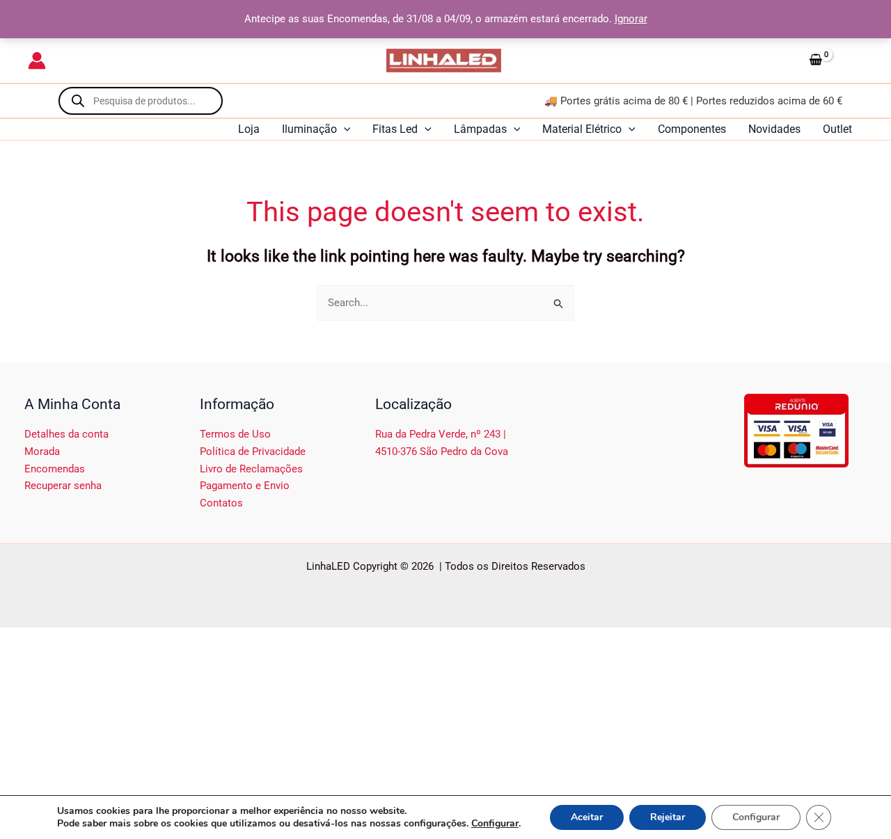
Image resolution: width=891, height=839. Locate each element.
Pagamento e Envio (245, 485)
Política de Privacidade (253, 451)
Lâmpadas (480, 129)
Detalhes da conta (66, 434)
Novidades (774, 129)
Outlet (837, 129)
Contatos (221, 503)
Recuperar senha (63, 485)
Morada (42, 451)
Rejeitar (667, 817)
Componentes (692, 129)
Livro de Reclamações (251, 469)
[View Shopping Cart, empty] (833, 60)
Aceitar (587, 817)
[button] (344, 129)
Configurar (495, 823)
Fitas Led (395, 129)
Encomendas (54, 469)
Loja (249, 129)
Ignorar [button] (631, 19)
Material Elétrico (582, 129)
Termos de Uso (235, 434)
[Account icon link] (37, 60)
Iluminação (309, 129)
